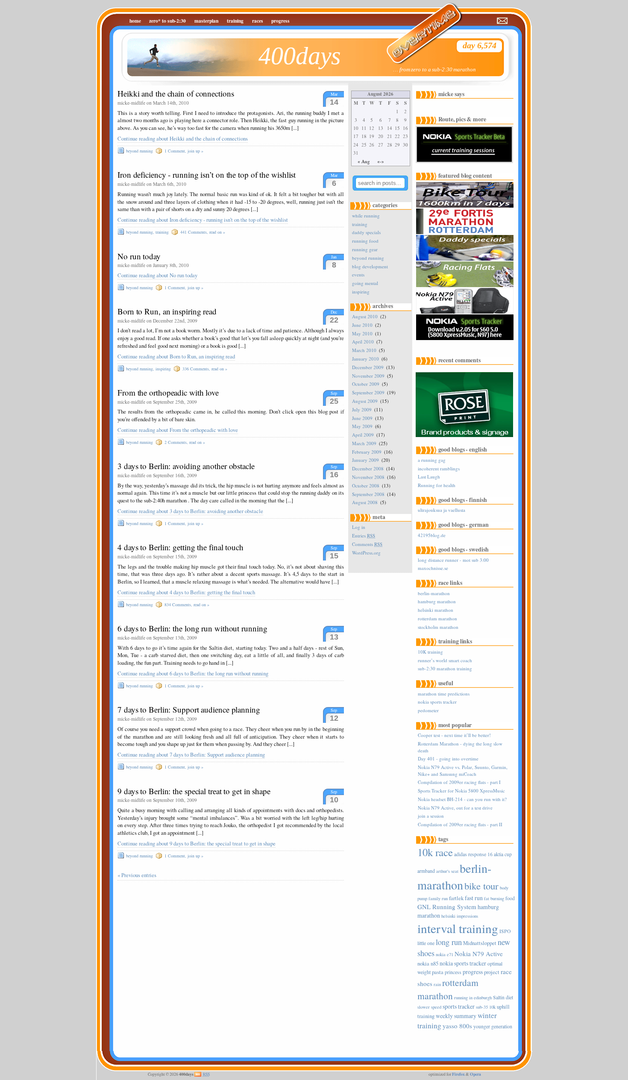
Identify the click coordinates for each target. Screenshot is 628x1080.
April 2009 (363, 434)
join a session (431, 816)
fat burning (494, 898)
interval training (457, 928)
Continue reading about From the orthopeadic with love (177, 430)
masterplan (206, 20)
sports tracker (459, 1006)
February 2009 (366, 452)
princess (453, 972)
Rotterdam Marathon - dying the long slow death (460, 746)
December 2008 (368, 468)
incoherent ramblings (439, 468)
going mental (365, 283)
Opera (475, 1074)
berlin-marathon (434, 593)
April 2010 (363, 341)
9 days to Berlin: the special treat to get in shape (193, 791)
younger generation (492, 1026)
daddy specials (366, 232)
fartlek (456, 898)
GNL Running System (446, 906)
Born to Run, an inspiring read (167, 311)
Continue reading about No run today (157, 275)
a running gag (432, 460)
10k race (435, 852)
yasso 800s (457, 1025)
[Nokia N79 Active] (465, 312)
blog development (370, 266)
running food (365, 241)
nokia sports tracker (437, 701)
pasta (437, 972)
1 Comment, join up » (183, 151)
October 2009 (365, 384)
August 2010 (365, 316)
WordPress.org (366, 552)
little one (425, 943)
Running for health (436, 485)
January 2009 (365, 460)
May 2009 (362, 426)
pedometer (428, 710)
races (257, 20)
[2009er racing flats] (465, 285)
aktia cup (503, 854)
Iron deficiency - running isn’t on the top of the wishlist (206, 174)
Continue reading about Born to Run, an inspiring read (176, 356)
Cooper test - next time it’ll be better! (454, 735)
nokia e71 (444, 954)
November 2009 (368, 376)
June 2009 (362, 418)
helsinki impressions (459, 916)
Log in (358, 527)
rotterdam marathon (437, 618)
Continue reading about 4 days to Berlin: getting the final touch (186, 592)
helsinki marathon (435, 610)
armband (426, 871)
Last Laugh (429, 476)
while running (366, 215)
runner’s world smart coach (445, 660)
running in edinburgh (473, 998)
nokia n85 (427, 963)
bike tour (481, 885)
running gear (365, 249)
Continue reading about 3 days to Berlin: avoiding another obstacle (190, 511)
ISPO (505, 931)
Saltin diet (503, 997)
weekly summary (456, 1016)
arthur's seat (447, 871)
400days (299, 56)
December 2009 (368, 367)
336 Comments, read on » (204, 369)
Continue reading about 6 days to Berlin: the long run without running (192, 673)
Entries (363, 535)
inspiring (163, 369)
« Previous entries (136, 875)
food (510, 898)
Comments (367, 544)
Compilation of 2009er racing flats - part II (460, 824)
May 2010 (362, 333)
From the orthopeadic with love (168, 392)
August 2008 (365, 502)
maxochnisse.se (433, 568)
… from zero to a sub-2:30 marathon (434, 70)
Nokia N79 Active (479, 953)
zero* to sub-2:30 (167, 20)
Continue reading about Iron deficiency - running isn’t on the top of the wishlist (202, 219)
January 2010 (365, 358)
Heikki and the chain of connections (175, 93)
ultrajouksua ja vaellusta (441, 510)
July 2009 (362, 409)
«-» (380, 161)
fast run (474, 898)
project (491, 972)
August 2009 (365, 401)
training (235, 20)
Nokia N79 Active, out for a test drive (455, 807)
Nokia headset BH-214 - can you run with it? (462, 799)
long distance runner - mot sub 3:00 (453, 560)
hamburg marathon (437, 601)
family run (438, 898)
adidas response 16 (473, 854)
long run (449, 942)
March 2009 (364, 443)
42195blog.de (432, 535)
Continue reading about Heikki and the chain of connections (182, 138)
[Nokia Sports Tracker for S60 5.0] (465, 338)
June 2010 (362, 325)
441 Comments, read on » (202, 232)
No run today (139, 256)
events (358, 274)
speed (436, 1007)
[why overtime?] (419, 27)
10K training (430, 652)
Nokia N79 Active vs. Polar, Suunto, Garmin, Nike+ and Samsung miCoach (463, 770)
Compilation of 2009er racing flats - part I (459, 782)
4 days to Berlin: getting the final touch (180, 547)
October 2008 (365, 485)
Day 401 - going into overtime (448, 758)
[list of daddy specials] (465, 259)
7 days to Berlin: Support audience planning (188, 709)
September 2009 (368, 392)
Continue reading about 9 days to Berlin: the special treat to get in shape (196, 843)
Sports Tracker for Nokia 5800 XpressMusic (461, 790)
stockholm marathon (438, 627)
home (135, 20)
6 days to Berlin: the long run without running (192, 628)
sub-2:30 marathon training (445, 668)
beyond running (139, 151)
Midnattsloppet (479, 943)
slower (423, 1007)
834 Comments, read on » (186, 605)
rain (437, 984)
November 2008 (368, 477)
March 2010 (364, 350)
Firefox (458, 1074)
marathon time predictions (444, 693)
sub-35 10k (486, 1007)
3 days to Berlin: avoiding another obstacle (186, 466)
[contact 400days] (503, 21)
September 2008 (368, 494)
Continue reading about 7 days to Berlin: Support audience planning (191, 754)
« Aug (364, 161)
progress (280, 20)
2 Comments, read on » (184, 442)
